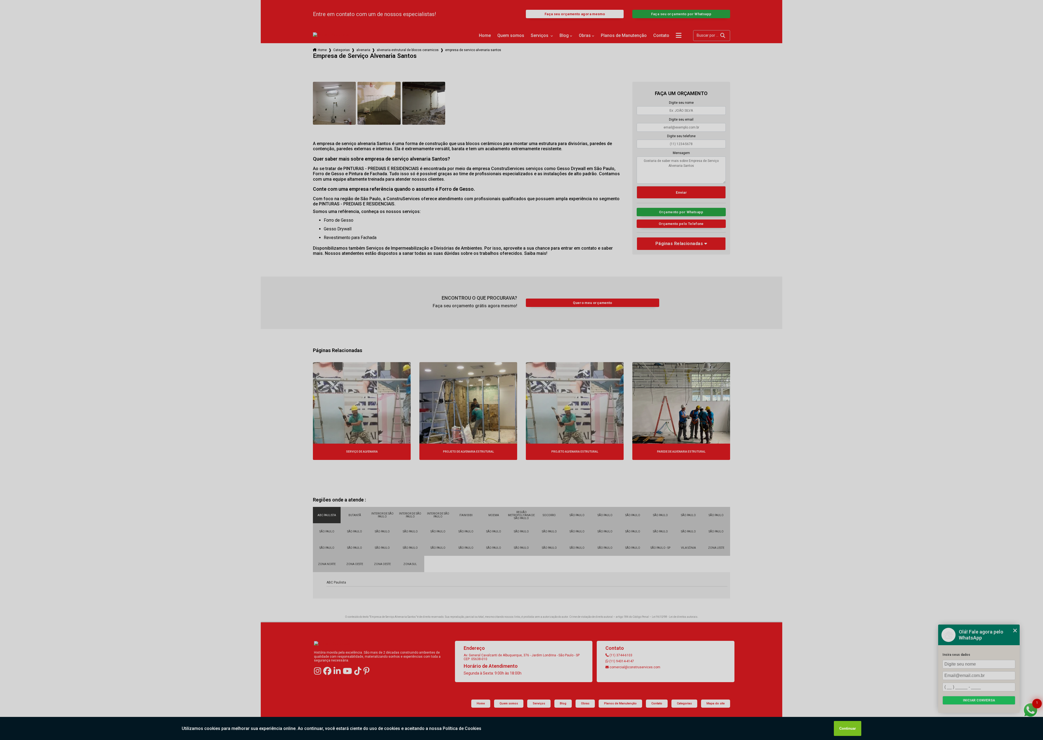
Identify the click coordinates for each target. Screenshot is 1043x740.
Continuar (847, 728)
